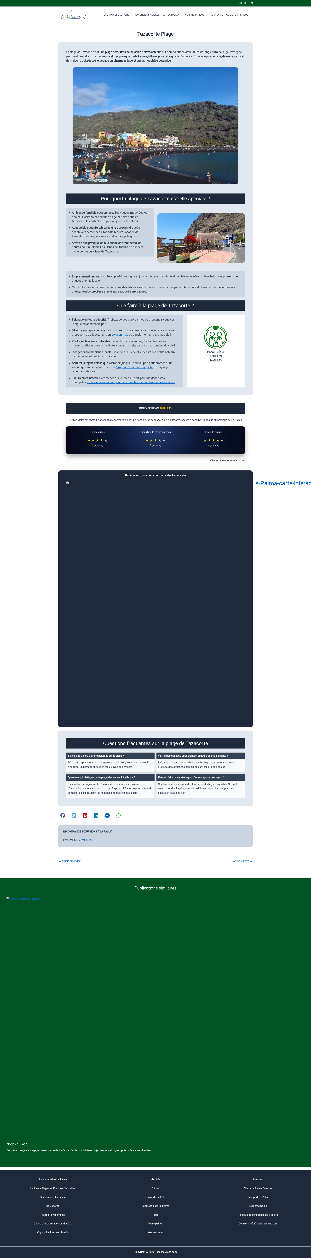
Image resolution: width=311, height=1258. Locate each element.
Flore (155, 1214)
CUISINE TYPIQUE (194, 14)
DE (245, 3)
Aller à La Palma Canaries (258, 1188)
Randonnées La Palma (53, 1197)
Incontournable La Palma (53, 1179)
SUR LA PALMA (171, 14)
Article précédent (70, 861)
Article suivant (242, 861)
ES (240, 3)
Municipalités (155, 1223)
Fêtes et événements (53, 1214)
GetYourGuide (85, 840)
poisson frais (119, 334)
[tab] (110, 762)
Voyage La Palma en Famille (53, 1232)
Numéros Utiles (258, 1205)
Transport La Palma (258, 1197)
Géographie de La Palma (155, 1205)
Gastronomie (155, 1232)
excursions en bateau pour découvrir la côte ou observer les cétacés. (131, 382)
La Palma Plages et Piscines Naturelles (52, 1188)
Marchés (155, 1179)
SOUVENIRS (216, 14)
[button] (130, 14)
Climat (155, 1188)
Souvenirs (258, 1179)
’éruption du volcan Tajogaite (134, 367)
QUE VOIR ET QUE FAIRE (116, 14)
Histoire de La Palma (155, 1197)
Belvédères (52, 1205)
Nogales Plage (16, 1144)
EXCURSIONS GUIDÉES (147, 14)
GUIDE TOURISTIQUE (237, 14)
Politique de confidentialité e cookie (258, 1214)
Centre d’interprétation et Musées (53, 1223)
